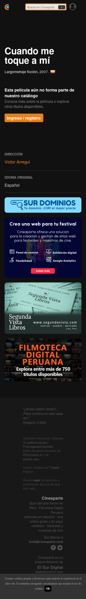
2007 (43, 71)
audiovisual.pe (36, 442)
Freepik (54, 467)
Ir (61, 7)
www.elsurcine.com (49, 572)
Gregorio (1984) (34, 422)
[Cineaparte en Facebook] (53, 547)
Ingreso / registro (24, 118)
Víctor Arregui (17, 162)
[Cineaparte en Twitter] (60, 547)
